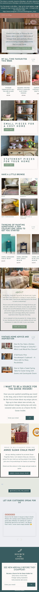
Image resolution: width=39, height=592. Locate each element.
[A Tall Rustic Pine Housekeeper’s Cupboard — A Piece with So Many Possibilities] (7, 356)
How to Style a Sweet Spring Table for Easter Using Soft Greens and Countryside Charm (25, 370)
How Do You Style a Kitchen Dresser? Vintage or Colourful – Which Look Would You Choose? (25, 346)
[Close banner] (37, 6)
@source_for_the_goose (19, 490)
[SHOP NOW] (19, 117)
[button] (18, 539)
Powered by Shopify (19, 590)
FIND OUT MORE (19, 326)
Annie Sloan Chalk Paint (19, 473)
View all (33, 60)
